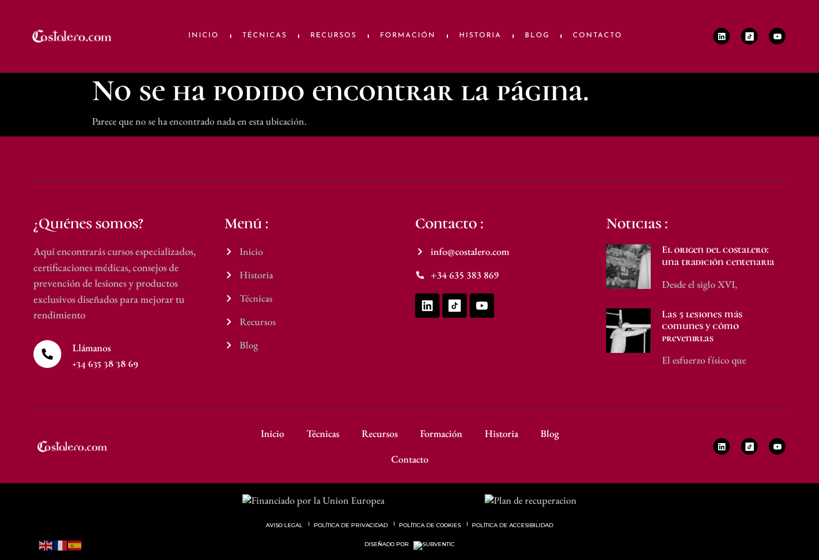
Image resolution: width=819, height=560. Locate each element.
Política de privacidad (351, 525)
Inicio (203, 35)
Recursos (333, 35)
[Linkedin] (721, 36)
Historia (480, 35)
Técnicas (264, 35)
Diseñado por (387, 544)
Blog (537, 35)
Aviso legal (284, 525)
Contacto (597, 35)
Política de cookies (430, 525)
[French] (60, 544)
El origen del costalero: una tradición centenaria (718, 255)
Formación (408, 35)
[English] (46, 544)
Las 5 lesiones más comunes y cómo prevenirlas (702, 326)
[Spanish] (75, 544)
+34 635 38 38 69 (105, 363)
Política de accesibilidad (512, 525)
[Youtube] (777, 36)
